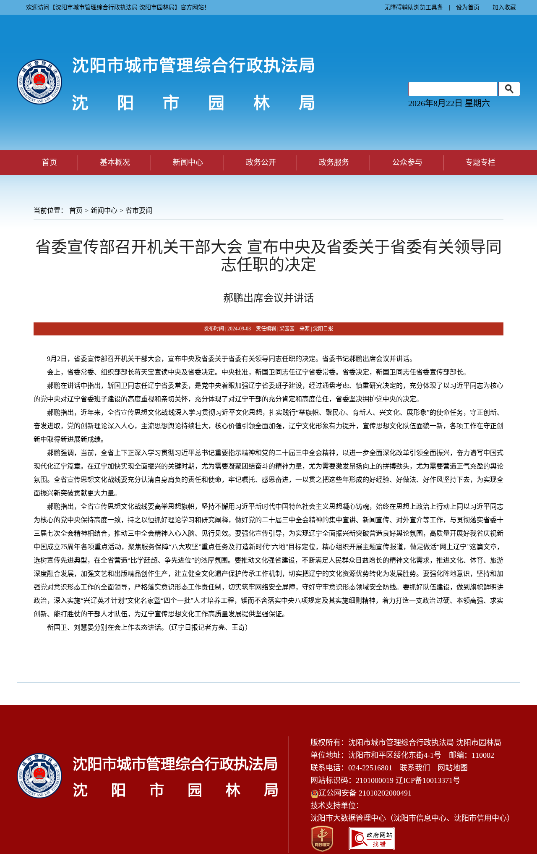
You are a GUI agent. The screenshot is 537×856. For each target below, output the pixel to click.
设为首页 (468, 7)
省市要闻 (138, 210)
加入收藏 (504, 7)
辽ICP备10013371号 (428, 780)
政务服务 (334, 162)
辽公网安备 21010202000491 (365, 793)
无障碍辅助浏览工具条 (413, 7)
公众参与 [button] (407, 162)
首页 (49, 162)
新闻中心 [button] (188, 162)
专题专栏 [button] (480, 162)
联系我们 (415, 768)
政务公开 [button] (261, 162)
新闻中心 (104, 210)
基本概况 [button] (115, 162)
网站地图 (453, 768)
